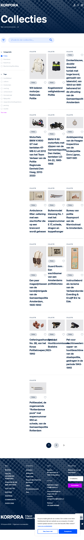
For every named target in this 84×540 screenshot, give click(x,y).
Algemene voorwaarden (20, 524)
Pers (27, 492)
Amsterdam (7, 85)
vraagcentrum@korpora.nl (55, 499)
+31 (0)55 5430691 (53, 505)
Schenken (29, 470)
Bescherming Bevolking (11, 66)
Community (10, 500)
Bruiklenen (29, 473)
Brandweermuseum (32, 489)
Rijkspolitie (6, 98)
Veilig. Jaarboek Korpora (9, 476)
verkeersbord (7, 92)
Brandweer (6, 59)
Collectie (10, 488)
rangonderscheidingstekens (12, 102)
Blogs (8, 470)
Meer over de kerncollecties (8, 27)
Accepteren (68, 531)
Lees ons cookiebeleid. (45, 526)
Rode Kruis (6, 63)
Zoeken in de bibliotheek (11, 484)
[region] (57, 525)
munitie (5, 109)
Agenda (8, 496)
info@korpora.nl (52, 487)
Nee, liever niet (48, 531)
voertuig (6, 88)
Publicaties (29, 476)
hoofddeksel (7, 78)
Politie (5, 56)
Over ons (9, 503)
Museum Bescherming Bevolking (33, 481)
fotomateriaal (7, 95)
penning (6, 105)
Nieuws (8, 492)
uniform (5, 81)
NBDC (28, 485)
